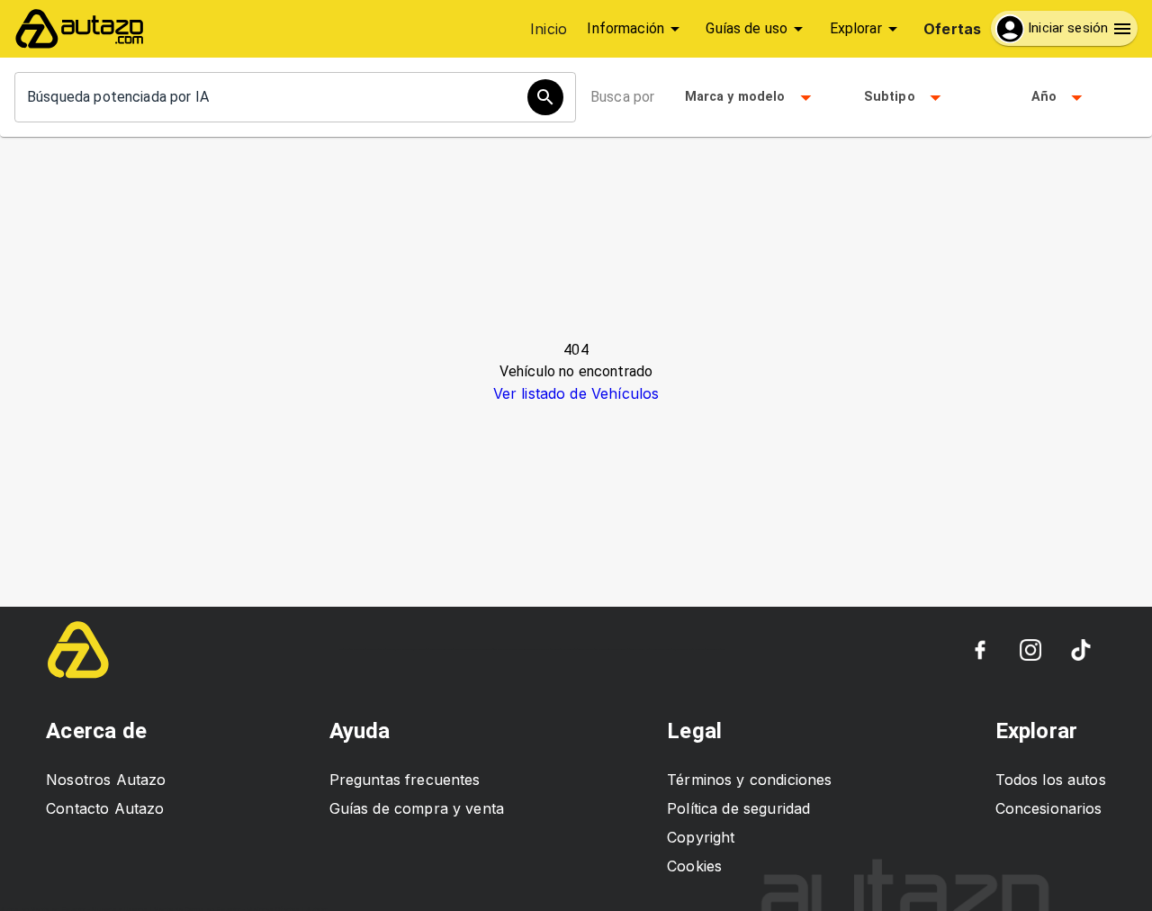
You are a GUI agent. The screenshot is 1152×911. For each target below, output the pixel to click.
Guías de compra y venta (416, 808)
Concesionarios (1048, 808)
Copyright (700, 837)
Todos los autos (1050, 780)
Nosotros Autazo (106, 780)
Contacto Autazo (105, 808)
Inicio (548, 29)
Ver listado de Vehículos (576, 393)
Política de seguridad (738, 808)
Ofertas (952, 29)
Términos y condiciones (749, 780)
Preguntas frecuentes (405, 780)
